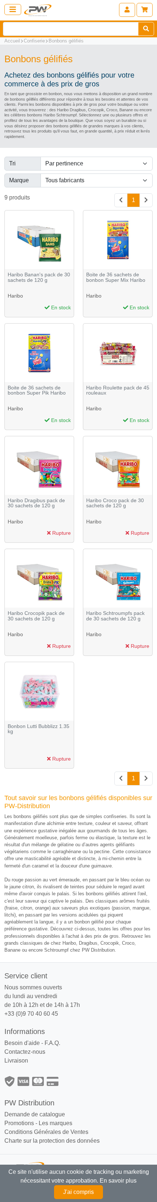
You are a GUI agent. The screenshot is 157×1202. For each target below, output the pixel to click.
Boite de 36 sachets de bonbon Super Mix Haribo (115, 277)
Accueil (12, 41)
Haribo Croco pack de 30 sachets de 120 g (115, 503)
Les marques (55, 1123)
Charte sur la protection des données (52, 1141)
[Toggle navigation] (12, 9)
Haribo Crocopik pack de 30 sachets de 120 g (36, 616)
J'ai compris (78, 1192)
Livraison (16, 1060)
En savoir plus (118, 1180)
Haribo (15, 296)
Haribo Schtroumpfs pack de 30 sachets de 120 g (115, 616)
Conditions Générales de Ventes (46, 1132)
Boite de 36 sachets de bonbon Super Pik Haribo (37, 390)
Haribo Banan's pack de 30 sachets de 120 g (39, 277)
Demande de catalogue (34, 1114)
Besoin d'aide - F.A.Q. (32, 1043)
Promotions (19, 1123)
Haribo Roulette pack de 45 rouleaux (117, 390)
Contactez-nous (24, 1052)
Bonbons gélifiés (66, 41)
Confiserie (34, 41)
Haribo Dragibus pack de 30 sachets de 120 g (36, 503)
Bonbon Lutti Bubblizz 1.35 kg (38, 729)
